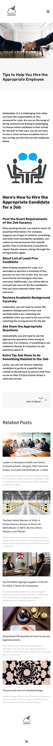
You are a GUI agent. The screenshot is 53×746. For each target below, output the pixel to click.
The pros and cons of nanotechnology (23, 690)
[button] (48, 11)
